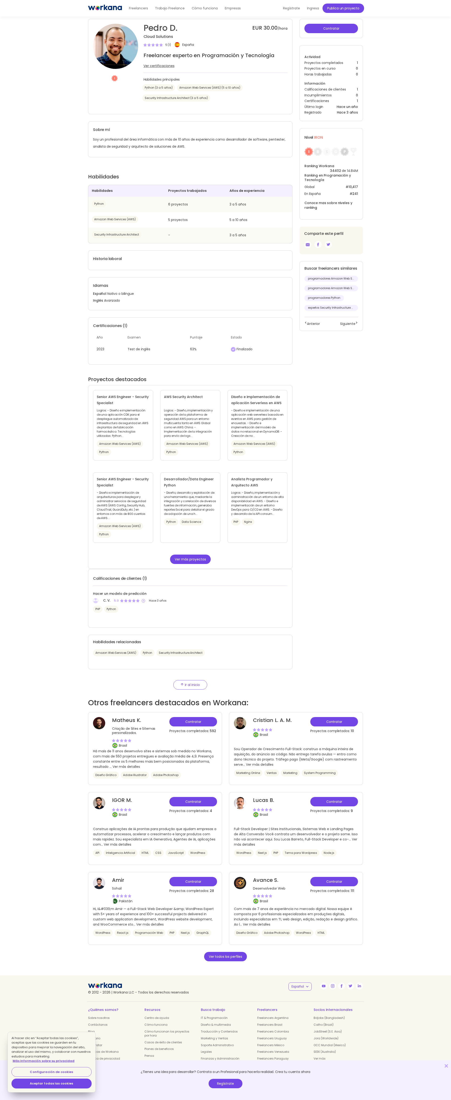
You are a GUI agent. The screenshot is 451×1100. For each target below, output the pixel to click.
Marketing (290, 773)
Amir (118, 880)
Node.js (329, 853)
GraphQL (202, 933)
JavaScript (176, 853)
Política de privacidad (104, 1059)
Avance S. (265, 880)
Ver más (320, 1059)
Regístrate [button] (291, 8)
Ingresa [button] (313, 8)
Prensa (149, 1056)
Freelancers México (270, 1045)
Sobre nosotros (99, 1018)
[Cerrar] (446, 1066)
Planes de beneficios (159, 1049)
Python (99, 204)
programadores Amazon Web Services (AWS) (333, 288)
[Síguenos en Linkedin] (359, 986)
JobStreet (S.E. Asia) (328, 1031)
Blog (91, 1031)
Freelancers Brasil (269, 1025)
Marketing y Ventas (214, 1038)
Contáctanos (98, 1025)
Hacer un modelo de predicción (119, 593)
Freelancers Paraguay (273, 1059)
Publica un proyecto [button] (343, 8)
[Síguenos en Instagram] (332, 986)
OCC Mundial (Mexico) (330, 1045)
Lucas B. (263, 800)
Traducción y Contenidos (219, 1031)
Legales (206, 1052)
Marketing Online (248, 773)
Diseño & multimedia (216, 1025)
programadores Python (324, 298)
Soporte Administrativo (217, 1045)
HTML (145, 853)
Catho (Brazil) (324, 1025)
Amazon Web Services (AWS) (115, 219)
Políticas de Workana (103, 1052)
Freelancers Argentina (272, 1018)
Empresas (233, 8)
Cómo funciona (205, 8)
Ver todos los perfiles (225, 956)
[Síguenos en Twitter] (350, 986)
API (97, 853)
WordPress (197, 853)
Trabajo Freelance (170, 8)
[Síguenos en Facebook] (341, 986)
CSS (158, 853)
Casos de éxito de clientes (163, 1042)
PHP (97, 609)
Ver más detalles (126, 766)
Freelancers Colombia (273, 1031)
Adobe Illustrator (135, 775)
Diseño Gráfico (106, 775)
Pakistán (125, 901)
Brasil (123, 745)
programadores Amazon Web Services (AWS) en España (333, 278)
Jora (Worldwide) (326, 1038)
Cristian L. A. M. (272, 720)
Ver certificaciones (159, 65)
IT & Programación (214, 1018)
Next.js (262, 853)
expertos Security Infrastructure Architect (333, 308)
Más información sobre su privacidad (43, 1061)
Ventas (272, 773)
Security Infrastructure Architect (116, 235)
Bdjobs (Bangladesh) (329, 1018)
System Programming (320, 773)
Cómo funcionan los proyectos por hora (166, 1033)
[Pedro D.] (318, 244)
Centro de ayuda (156, 1018)
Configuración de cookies (51, 1072)
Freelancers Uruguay (272, 1038)
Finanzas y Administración (220, 1059)
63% (193, 349)
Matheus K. (126, 720)
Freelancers (138, 8)
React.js (122, 933)
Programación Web (149, 933)
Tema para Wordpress (301, 853)
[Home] (105, 8)
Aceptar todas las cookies (51, 1083)
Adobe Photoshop (166, 775)
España (188, 45)
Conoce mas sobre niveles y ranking (328, 205)
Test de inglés (139, 349)
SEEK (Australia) (325, 1052)
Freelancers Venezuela (273, 1052)
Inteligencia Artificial (120, 853)
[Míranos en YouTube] (323, 986)
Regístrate (225, 1083)
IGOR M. (122, 800)
